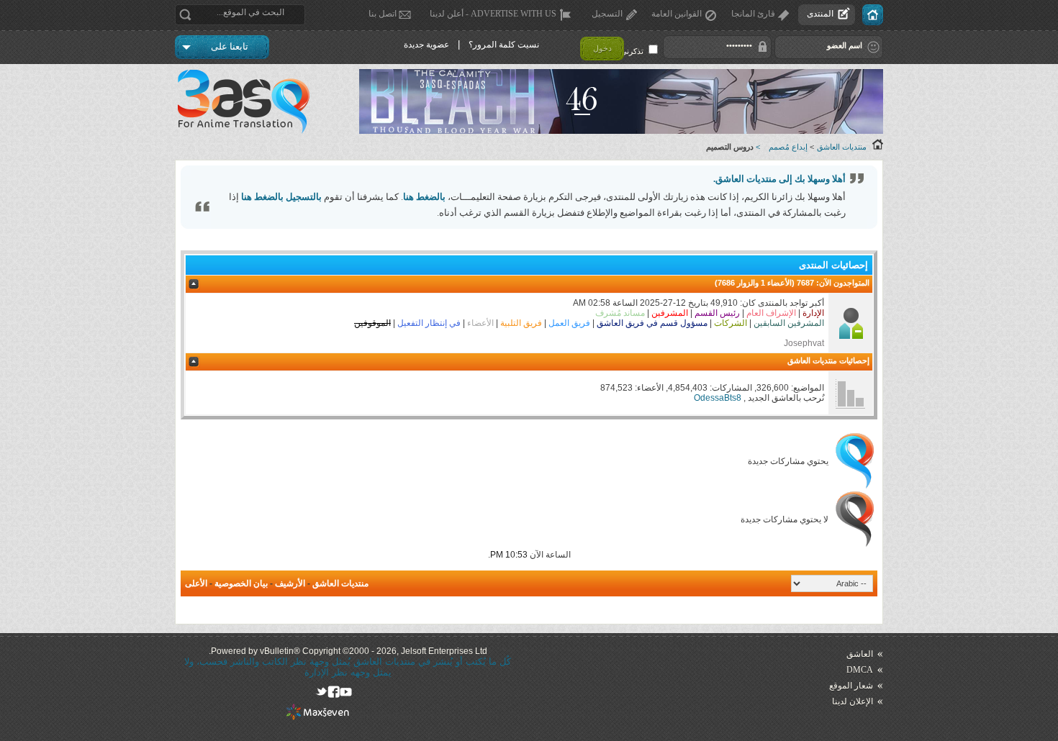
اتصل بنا (383, 14)
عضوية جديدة (426, 45)
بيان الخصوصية (241, 583)
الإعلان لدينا (852, 701)
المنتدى (820, 14)
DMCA (859, 670)
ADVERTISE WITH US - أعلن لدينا (493, 14)
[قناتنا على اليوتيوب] (346, 692)
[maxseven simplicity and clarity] (317, 717)
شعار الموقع (851, 686)
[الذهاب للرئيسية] (872, 14)
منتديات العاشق (842, 146)
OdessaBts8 (717, 398)
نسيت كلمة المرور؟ (504, 45)
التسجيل (607, 14)
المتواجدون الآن (844, 282)
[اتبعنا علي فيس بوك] (333, 692)
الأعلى (196, 583)
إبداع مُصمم (788, 146)
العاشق (859, 654)
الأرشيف (290, 583)
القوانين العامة (676, 14)
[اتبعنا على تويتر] (321, 692)
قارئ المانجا (753, 14)
